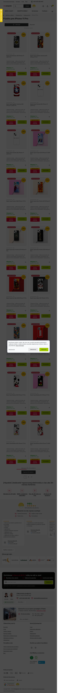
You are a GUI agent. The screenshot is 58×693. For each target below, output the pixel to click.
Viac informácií (20, 345)
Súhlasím (43, 349)
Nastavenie (12, 349)
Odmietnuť (33, 349)
